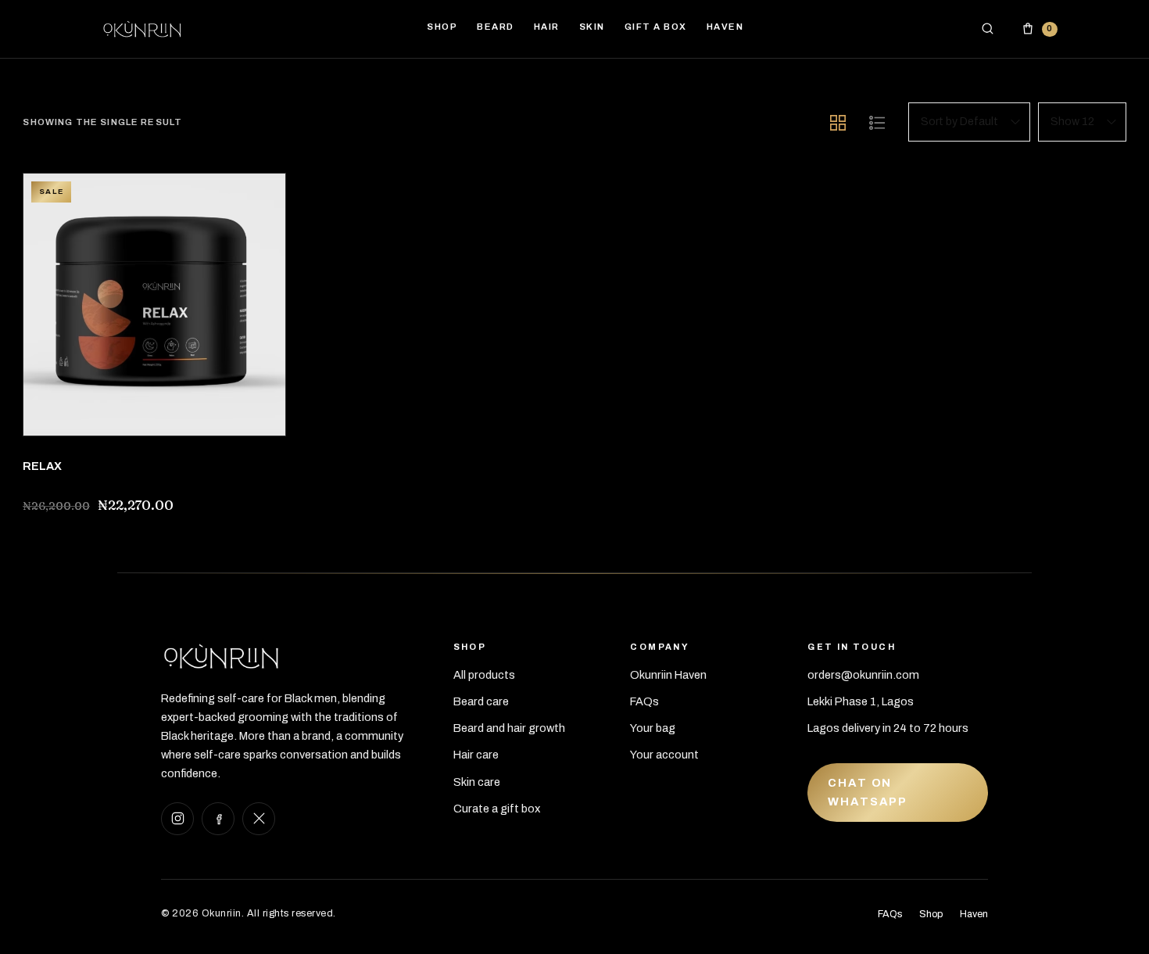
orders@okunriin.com (863, 675)
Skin (592, 26)
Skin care (476, 782)
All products (484, 675)
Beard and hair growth (509, 728)
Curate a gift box (496, 808)
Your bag (652, 728)
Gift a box (656, 26)
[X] (258, 818)
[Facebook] (218, 818)
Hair (547, 26)
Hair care (476, 754)
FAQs (644, 701)
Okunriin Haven (668, 675)
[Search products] (988, 29)
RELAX (42, 466)
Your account (664, 754)
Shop (931, 914)
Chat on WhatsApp (867, 791)
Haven (974, 914)
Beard (495, 26)
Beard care (481, 701)
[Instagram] (177, 818)
